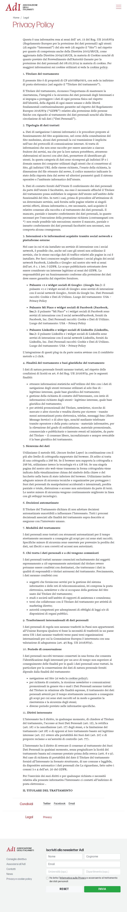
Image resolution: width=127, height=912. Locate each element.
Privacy (47, 817)
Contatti (11, 869)
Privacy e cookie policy (19, 879)
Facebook (59, 803)
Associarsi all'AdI (15, 864)
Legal (26, 17)
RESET (64, 889)
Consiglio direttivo (16, 859)
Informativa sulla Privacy (73, 878)
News (9, 874)
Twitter (47, 803)
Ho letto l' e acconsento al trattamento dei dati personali (83, 880)
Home (16, 17)
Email (72, 803)
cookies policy (98, 67)
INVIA (102, 889)
